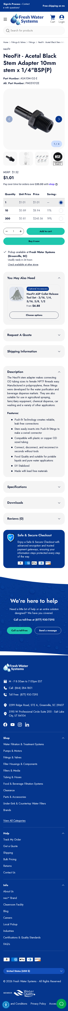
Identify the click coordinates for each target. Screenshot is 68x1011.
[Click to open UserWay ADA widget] (6, 1005)
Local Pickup (10, 924)
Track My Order (12, 839)
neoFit (6, 49)
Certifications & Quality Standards (22, 937)
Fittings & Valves (18, 42)
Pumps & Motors (12, 751)
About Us (8, 891)
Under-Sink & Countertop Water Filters (24, 803)
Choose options (34, 315)
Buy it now (34, 241)
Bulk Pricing (9, 859)
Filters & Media (11, 770)
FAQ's (6, 944)
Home (5, 42)
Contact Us (9, 872)
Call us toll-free (19, 630)
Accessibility (56, 1004)
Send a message (48, 630)
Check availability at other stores (23, 264)
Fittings (32, 42)
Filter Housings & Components (20, 764)
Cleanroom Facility (13, 904)
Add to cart (46, 231)
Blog (5, 911)
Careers (7, 918)
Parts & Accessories (14, 797)
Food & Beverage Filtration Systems (23, 784)
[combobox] (34, 30)
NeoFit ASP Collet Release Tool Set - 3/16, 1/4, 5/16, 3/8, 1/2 (42, 297)
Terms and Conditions (15, 1004)
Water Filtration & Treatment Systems (23, 744)
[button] (52, 19)
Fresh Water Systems (24, 981)
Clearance (9, 790)
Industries (8, 931)
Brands (7, 810)
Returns (7, 866)
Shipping (8, 853)
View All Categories (14, 821)
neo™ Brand (10, 898)
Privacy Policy (38, 1004)
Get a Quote (10, 846)
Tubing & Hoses (12, 777)
